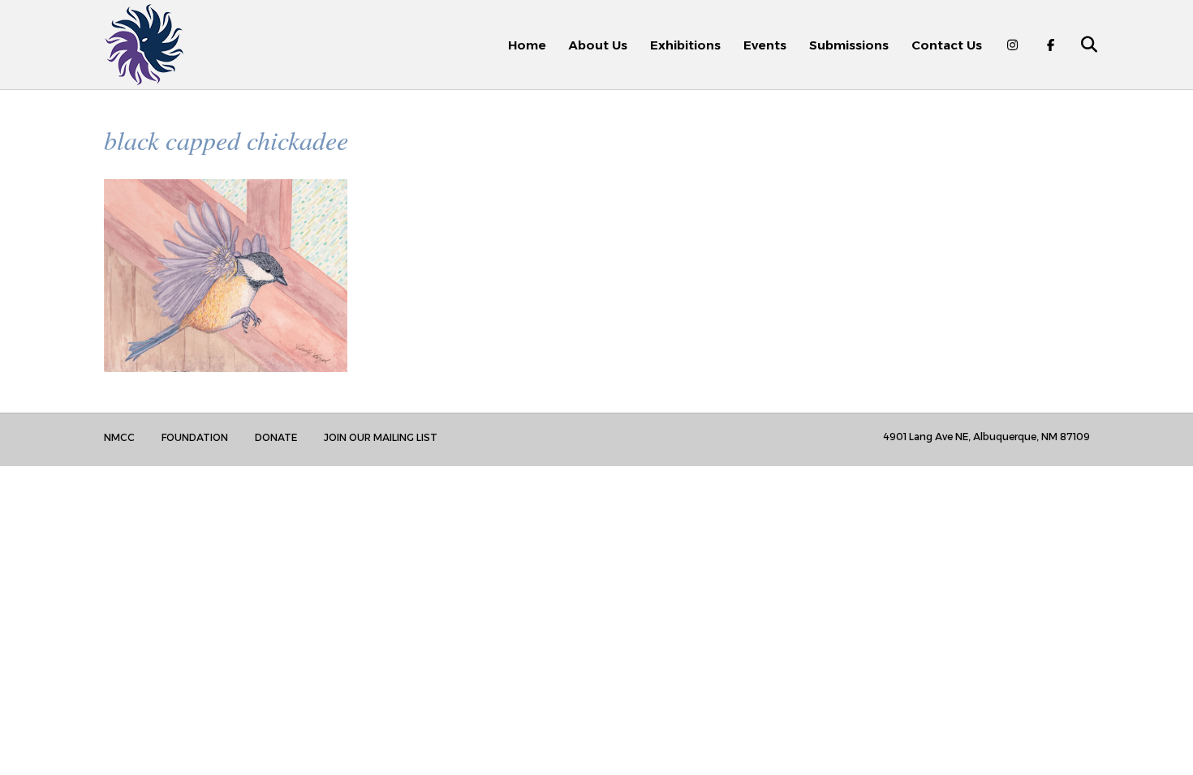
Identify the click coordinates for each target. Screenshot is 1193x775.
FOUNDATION (195, 437)
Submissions (849, 45)
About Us (598, 45)
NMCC (119, 437)
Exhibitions (685, 45)
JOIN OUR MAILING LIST (380, 437)
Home (527, 45)
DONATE (276, 437)
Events (764, 45)
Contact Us (946, 45)
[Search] (1080, 44)
